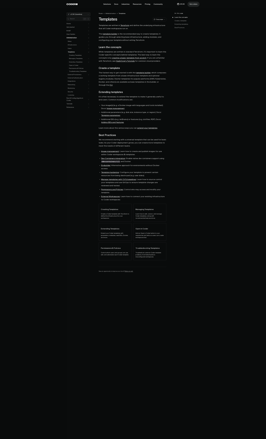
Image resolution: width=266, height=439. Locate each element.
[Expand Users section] (88, 48)
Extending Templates (75, 62)
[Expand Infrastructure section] (88, 45)
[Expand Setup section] (88, 41)
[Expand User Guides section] (88, 34)
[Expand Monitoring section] (88, 88)
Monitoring (71, 88)
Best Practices (179, 27)
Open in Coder (73, 65)
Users (69, 48)
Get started (70, 27)
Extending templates (181, 24)
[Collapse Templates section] (88, 52)
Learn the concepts (181, 17)
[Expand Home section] (88, 23)
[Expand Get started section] (88, 27)
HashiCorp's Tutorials (125, 61)
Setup (69, 41)
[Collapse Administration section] (88, 38)
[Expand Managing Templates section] (88, 58)
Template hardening (110, 172)
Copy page (159, 19)
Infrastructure (72, 45)
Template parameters (110, 115)
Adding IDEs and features (112, 122)
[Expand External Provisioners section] (88, 74)
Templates (71, 52)
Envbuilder (105, 165)
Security (70, 92)
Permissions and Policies (112, 189)
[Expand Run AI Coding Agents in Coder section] (88, 99)
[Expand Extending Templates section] (88, 62)
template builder (110, 34)
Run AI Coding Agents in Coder (74, 99)
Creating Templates (75, 55)
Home (68, 24)
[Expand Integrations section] (88, 81)
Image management (115, 108)
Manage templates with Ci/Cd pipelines (118, 179)
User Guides (70, 34)
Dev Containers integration (113, 158)
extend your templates (147, 128)
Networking (71, 85)
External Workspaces (110, 196)
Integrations (71, 81)
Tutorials (69, 104)
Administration (71, 38)
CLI (111, 85)
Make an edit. (129, 271)
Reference (70, 107)
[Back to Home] (72, 4)
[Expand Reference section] (88, 107)
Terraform (124, 25)
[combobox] (78, 14)
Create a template (181, 21)
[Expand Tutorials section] (88, 104)
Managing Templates (76, 58)
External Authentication (75, 78)
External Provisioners (74, 74)
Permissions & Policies (76, 68)
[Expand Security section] (88, 92)
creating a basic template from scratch (129, 58)
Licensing (71, 95)
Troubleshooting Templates (77, 71)
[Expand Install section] (88, 31)
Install (68, 31)
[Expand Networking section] (88, 84)
